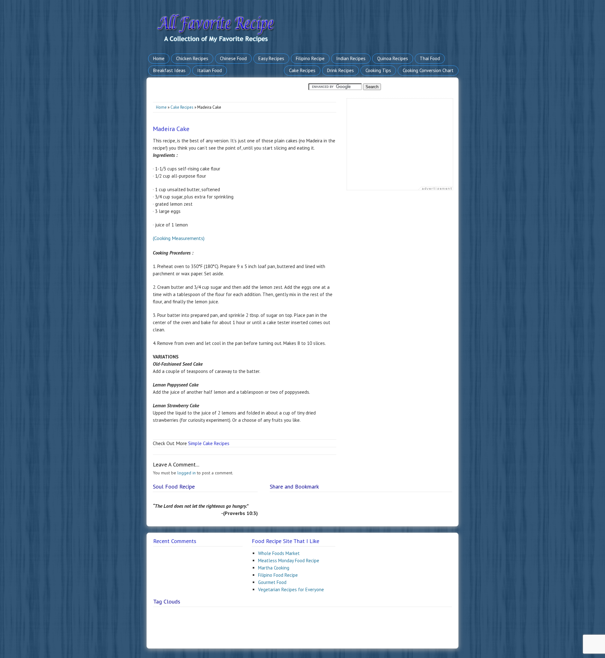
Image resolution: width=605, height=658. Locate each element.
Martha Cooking (273, 568)
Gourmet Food (272, 582)
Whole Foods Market (279, 553)
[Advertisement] (400, 146)
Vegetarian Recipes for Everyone (291, 589)
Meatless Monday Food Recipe (288, 561)
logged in (186, 473)
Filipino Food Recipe (278, 575)
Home (161, 107)
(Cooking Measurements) (179, 238)
